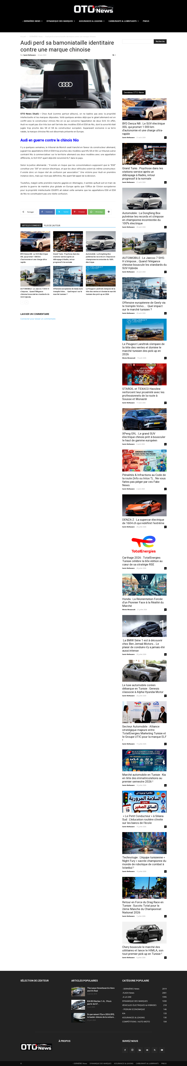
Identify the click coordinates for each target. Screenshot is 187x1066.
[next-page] (26, 302)
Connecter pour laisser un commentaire (37, 319)
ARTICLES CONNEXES (31, 225)
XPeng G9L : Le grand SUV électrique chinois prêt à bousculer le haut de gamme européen (143, 437)
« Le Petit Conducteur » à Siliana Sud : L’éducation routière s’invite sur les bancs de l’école (142, 819)
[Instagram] (132, 1050)
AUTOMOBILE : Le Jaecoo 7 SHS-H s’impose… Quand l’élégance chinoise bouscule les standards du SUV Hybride (144, 263)
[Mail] (147, 1050)
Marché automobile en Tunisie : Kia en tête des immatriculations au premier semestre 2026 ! (144, 778)
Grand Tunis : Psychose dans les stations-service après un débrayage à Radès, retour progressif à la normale (142, 173)
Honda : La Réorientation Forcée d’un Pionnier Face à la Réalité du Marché (143, 602)
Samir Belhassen (29, 55)
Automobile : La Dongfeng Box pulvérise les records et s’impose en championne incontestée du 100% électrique (143, 218)
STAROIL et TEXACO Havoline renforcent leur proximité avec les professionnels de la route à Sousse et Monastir (143, 394)
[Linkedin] (140, 1050)
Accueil (23, 36)
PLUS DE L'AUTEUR (52, 225)
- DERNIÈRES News (35, 36)
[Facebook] (125, 1050)
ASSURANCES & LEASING (90, 21)
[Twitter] (154, 1050)
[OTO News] (93, 9)
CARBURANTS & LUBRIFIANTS (123, 21)
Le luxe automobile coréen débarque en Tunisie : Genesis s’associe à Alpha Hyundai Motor (142, 689)
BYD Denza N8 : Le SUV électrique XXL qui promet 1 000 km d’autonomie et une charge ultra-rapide (143, 128)
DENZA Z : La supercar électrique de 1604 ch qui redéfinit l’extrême (143, 521)
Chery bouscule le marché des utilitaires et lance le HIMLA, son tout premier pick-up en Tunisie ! (142, 950)
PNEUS (146, 21)
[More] (109, 212)
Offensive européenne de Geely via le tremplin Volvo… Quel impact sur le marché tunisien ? (68, 291)
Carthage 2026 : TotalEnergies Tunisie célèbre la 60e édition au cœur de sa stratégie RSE (142, 561)
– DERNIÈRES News (31, 21)
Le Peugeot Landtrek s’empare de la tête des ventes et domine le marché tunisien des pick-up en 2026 (101, 291)
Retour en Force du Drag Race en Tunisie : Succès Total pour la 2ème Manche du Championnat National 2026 (142, 907)
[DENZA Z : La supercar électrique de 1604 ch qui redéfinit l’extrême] (144, 505)
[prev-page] (22, 302)
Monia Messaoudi (128, 358)
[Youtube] (162, 1050)
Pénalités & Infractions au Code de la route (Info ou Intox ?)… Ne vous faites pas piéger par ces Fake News (144, 480)
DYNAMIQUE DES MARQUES (60, 21)
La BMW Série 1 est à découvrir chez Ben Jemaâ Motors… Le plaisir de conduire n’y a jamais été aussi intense (143, 645)
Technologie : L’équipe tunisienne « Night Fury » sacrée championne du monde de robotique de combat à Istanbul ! (144, 862)
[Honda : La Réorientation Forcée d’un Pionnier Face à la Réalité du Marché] (144, 585)
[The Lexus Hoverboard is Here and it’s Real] (78, 991)
